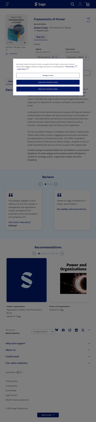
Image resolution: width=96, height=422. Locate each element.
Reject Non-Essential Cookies (48, 89)
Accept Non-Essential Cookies (48, 82)
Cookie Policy (21, 69)
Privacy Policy (69, 66)
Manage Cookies (48, 75)
